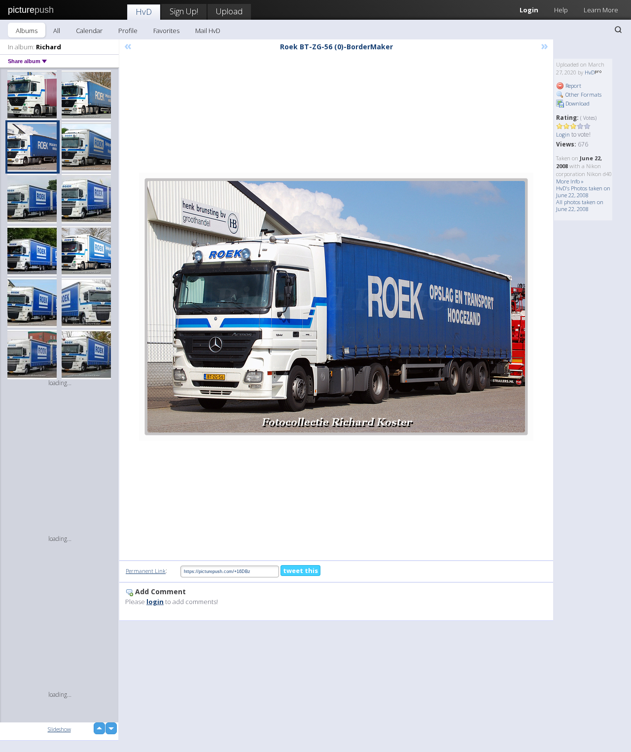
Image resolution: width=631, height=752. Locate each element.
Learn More (601, 9)
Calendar (89, 30)
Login (529, 9)
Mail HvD (207, 30)
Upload (229, 11)
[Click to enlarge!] (336, 307)
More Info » (570, 181)
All (56, 30)
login (155, 601)
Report (572, 85)
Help (561, 9)
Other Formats (582, 94)
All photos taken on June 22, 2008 (579, 205)
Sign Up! (184, 11)
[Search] (618, 29)
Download (577, 103)
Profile (128, 30)
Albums (26, 30)
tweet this (300, 570)
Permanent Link (146, 570)
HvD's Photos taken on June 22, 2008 (583, 191)
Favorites (166, 30)
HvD (144, 11)
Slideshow (59, 729)
